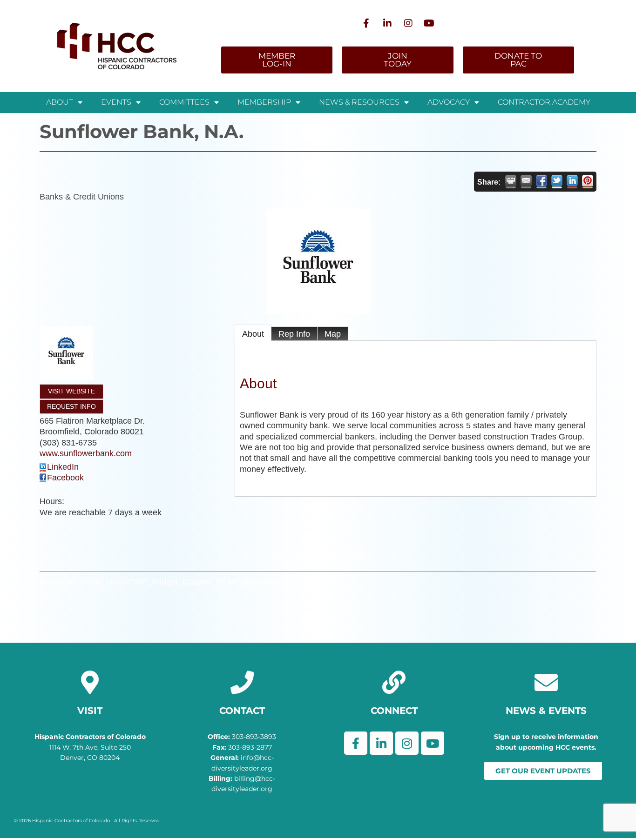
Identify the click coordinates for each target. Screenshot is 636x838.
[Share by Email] (526, 181)
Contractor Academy (544, 102)
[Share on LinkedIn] (572, 181)
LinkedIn (63, 467)
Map (333, 334)
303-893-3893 (242, 736)
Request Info (71, 406)
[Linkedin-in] (387, 23)
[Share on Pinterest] (587, 181)
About (253, 334)
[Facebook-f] (366, 23)
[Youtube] (429, 23)
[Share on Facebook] (541, 181)
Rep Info (294, 334)
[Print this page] (510, 181)
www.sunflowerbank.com (86, 453)
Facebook (65, 477)
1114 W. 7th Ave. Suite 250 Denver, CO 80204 (90, 747)
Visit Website (71, 391)
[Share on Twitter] (556, 181)
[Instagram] (408, 23)
